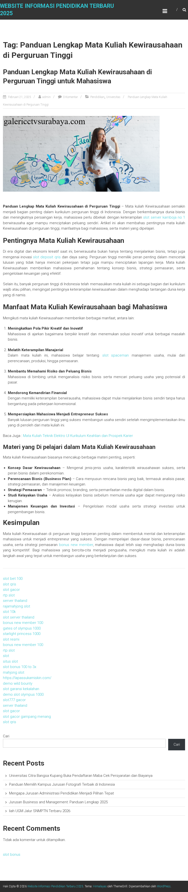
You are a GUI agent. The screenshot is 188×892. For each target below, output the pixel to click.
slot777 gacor (14, 700)
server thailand (15, 600)
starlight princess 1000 (21, 634)
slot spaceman (115, 355)
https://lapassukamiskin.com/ (27, 678)
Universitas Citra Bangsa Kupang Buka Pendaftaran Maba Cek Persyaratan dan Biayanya (81, 775)
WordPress (164, 886)
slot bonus (11, 854)
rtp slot (9, 595)
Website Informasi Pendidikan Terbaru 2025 (55, 886)
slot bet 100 (13, 578)
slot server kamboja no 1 (164, 217)
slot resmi (11, 639)
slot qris (9, 584)
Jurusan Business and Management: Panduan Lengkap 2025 (58, 802)
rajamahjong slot (16, 606)
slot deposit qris (47, 257)
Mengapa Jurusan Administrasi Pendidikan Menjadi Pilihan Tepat (61, 793)
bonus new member (76, 545)
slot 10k (9, 611)
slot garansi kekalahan (21, 689)
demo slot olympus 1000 (23, 694)
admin (46, 97)
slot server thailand (18, 617)
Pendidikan (97, 97)
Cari (6, 736)
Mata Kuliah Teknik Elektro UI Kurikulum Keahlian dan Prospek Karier (77, 436)
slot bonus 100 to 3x (19, 667)
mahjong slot (13, 672)
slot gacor (11, 589)
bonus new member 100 (23, 622)
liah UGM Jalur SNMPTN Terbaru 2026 (39, 811)
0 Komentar (70, 97)
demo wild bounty (17, 683)
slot (6, 656)
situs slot (10, 661)
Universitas (113, 97)
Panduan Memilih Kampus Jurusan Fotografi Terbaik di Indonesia (62, 784)
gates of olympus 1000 (22, 628)
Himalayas (100, 886)
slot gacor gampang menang (27, 716)
